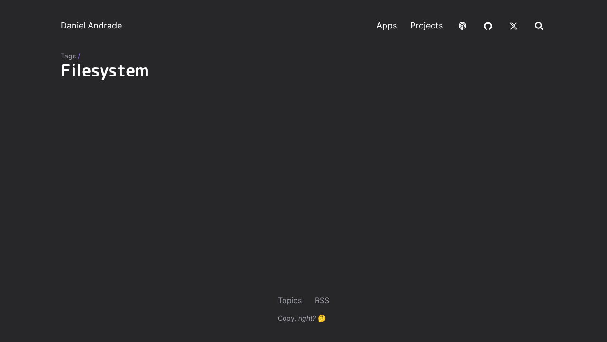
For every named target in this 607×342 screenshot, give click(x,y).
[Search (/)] (539, 25)
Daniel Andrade (91, 25)
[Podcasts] (462, 25)
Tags (68, 56)
